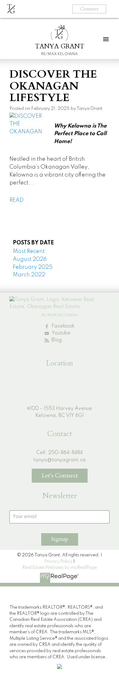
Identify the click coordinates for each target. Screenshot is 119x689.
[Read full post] (29, 126)
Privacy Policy (58, 561)
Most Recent (29, 251)
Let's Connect (59, 475)
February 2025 (32, 267)
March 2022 (29, 275)
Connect (89, 8)
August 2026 (30, 259)
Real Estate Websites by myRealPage (59, 567)
